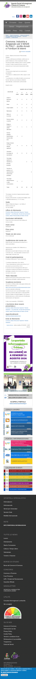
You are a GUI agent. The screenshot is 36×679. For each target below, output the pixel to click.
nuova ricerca (10, 325)
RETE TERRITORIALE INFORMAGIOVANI (15, 525)
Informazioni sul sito (10, 628)
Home (7, 35)
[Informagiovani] (18, 7)
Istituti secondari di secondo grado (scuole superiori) (17, 36)
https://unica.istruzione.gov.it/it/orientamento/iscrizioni (18, 287)
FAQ (20, 30)
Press (15, 30)
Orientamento (8, 542)
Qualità (8, 30)
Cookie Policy (8, 634)
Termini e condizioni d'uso (11, 636)
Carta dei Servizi (9, 644)
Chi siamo (12, 22)
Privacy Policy (8, 631)
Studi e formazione (14, 35)
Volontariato (7, 552)
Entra (13, 16)
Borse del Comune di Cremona (13, 565)
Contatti (27, 30)
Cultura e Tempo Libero (11, 548)
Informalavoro (8, 502)
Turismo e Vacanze (9, 555)
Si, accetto (4, 675)
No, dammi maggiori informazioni (9, 672)
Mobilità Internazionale (10, 515)
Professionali (15, 37)
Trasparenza (7, 642)
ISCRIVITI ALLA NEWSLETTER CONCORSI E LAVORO (12, 590)
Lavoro (6, 538)
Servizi (11, 26)
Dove (20, 22)
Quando (27, 22)
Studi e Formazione (10, 545)
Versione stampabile (25, 51)
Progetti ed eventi (22, 26)
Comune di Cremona (10, 626)
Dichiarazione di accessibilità (12, 639)
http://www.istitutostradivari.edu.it (13, 316)
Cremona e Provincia (10, 573)
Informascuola (8, 505)
